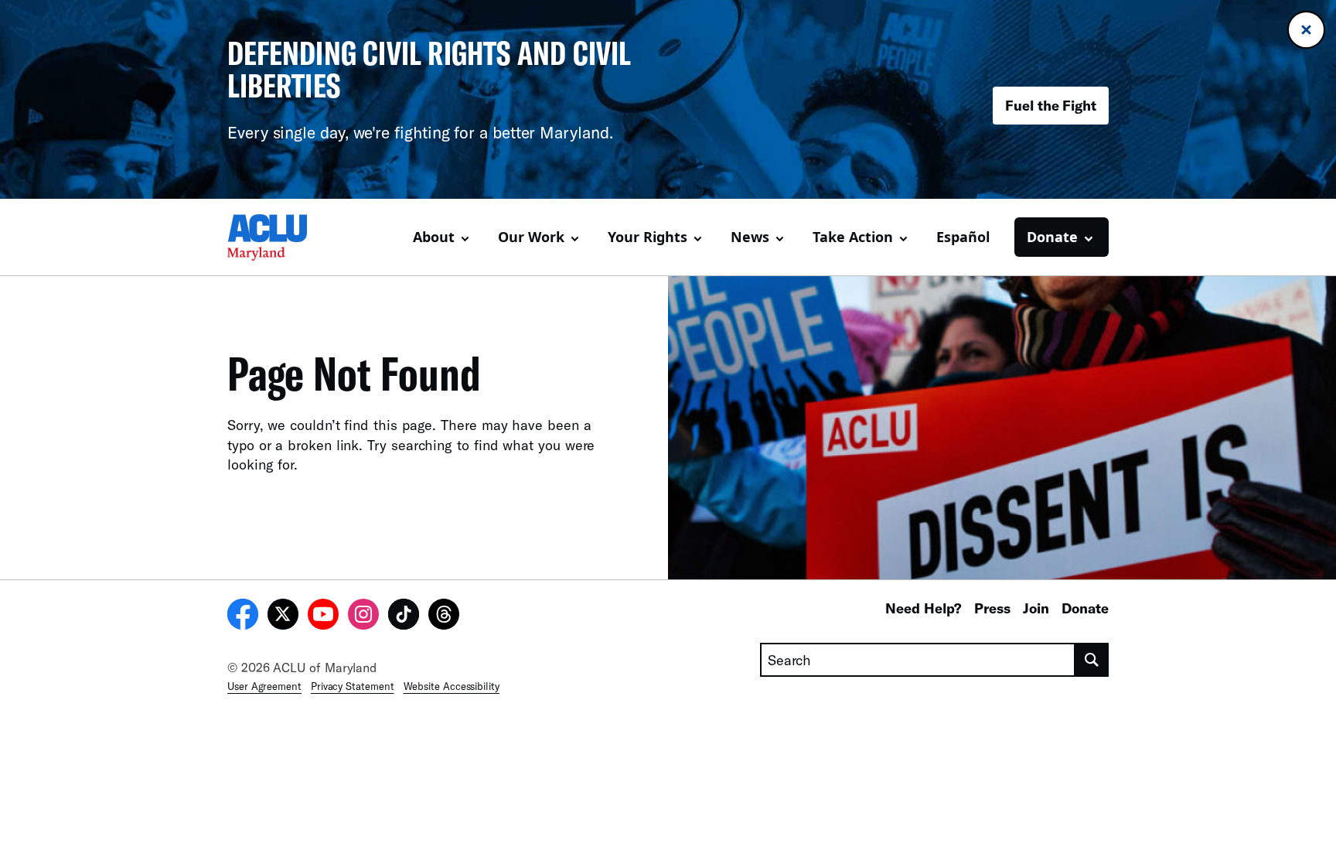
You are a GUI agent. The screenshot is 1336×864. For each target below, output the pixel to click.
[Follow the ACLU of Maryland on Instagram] (363, 616)
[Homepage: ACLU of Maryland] (281, 237)
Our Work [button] (531, 236)
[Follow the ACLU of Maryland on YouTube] (323, 616)
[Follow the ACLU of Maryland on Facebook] (242, 616)
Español (963, 236)
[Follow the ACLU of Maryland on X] (283, 616)
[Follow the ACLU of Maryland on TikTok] (403, 616)
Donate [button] (1052, 236)
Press (992, 607)
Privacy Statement (352, 686)
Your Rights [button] (647, 236)
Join (1036, 607)
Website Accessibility (451, 686)
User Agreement (264, 686)
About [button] (434, 236)
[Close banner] (1306, 30)
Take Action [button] (853, 236)
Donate (1085, 607)
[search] (1092, 660)
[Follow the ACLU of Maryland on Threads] (443, 616)
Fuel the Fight (1050, 105)
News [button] (750, 236)
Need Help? (923, 607)
